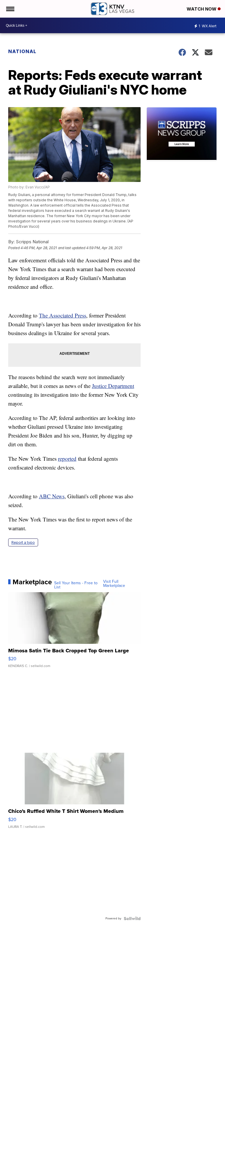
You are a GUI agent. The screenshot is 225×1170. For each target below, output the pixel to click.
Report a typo (23, 542)
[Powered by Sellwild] (132, 918)
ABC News (51, 496)
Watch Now (202, 9)
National (22, 51)
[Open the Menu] (9, 9)
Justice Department (113, 385)
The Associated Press (62, 315)
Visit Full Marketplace (114, 584)
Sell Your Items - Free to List (76, 585)
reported (67, 458)
